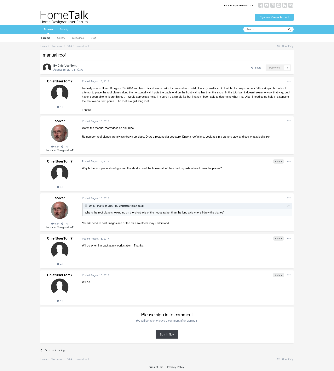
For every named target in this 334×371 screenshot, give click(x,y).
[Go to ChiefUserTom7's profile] (47, 68)
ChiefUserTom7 (68, 65)
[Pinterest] (278, 5)
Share (257, 67)
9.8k (56, 146)
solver (60, 120)
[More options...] (289, 81)
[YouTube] (266, 5)
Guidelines (78, 38)
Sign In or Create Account (274, 17)
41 (61, 106)
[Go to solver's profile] (59, 133)
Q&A (80, 69)
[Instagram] (272, 5)
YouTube (128, 128)
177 (65, 146)
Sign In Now (167, 334)
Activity (64, 29)
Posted (95, 81)
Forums (45, 38)
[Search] (289, 29)
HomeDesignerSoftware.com (239, 5)
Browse (48, 29)
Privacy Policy (175, 367)
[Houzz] (284, 5)
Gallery (61, 38)
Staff (93, 38)
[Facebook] (260, 5)
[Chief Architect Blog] (290, 5)
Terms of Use (155, 367)
